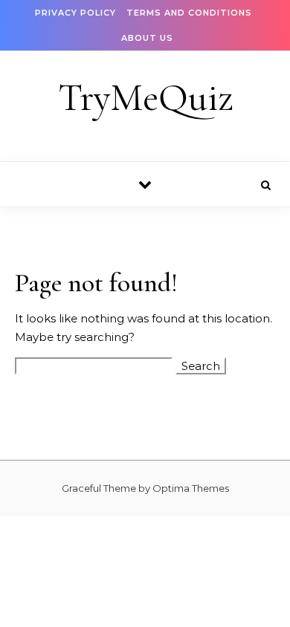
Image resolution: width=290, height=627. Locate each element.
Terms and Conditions (189, 12)
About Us (147, 38)
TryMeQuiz (145, 97)
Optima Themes (190, 488)
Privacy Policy (75, 12)
